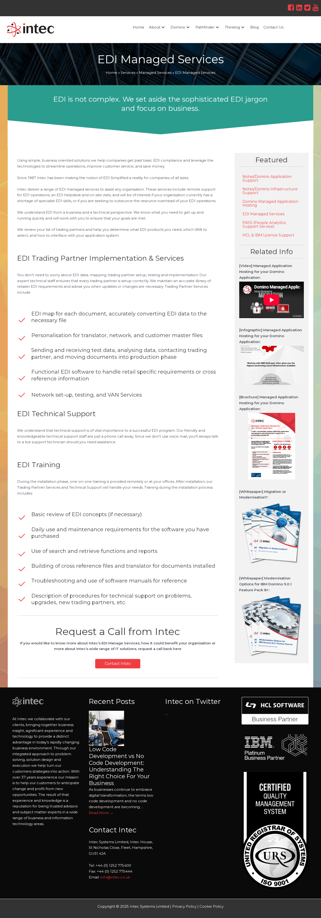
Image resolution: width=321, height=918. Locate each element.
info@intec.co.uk (115, 877)
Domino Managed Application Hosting (270, 203)
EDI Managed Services (263, 214)
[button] (163, 27)
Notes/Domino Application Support (267, 178)
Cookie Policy (211, 906)
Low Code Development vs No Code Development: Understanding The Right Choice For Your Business (119, 766)
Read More (101, 812)
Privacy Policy (184, 906)
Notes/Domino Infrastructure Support (270, 191)
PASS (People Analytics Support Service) (264, 224)
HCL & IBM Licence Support (268, 235)
